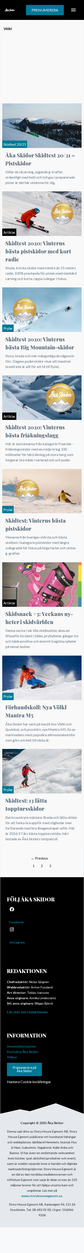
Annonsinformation (21, 1046)
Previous (39, 858)
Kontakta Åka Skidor (23, 1052)
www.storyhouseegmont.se (41, 1196)
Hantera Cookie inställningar (29, 1082)
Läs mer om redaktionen (27, 1012)
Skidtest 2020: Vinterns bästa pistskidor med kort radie (38, 251)
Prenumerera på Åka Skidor (24, 1069)
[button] (45, 10)
